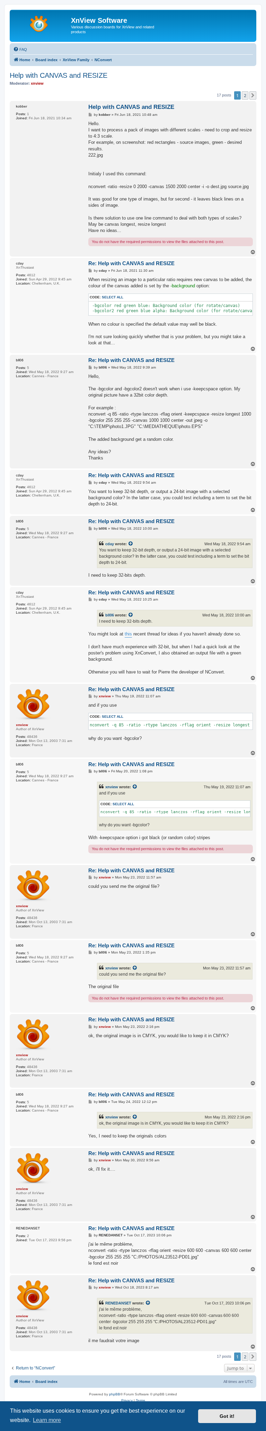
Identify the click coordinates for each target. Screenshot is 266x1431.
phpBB (114, 1394)
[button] (252, 95)
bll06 (109, 615)
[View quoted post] (131, 544)
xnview (111, 787)
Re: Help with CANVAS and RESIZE (131, 263)
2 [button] (245, 95)
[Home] (41, 22)
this (128, 633)
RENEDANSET (118, 1303)
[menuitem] (20, 49)
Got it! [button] (227, 1416)
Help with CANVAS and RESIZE (58, 75)
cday (109, 544)
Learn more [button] (47, 1420)
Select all (112, 297)
